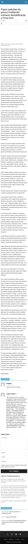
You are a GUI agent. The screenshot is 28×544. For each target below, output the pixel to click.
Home (2, 6)
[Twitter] (16, 534)
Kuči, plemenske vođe (11, 517)
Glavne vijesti (8, 6)
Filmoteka (17, 539)
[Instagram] (11, 534)
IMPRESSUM (11, 539)
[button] (26, 2)
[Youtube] (20, 534)
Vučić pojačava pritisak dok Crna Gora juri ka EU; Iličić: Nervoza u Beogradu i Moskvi (14, 522)
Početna (5, 539)
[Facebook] (7, 534)
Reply (7, 389)
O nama (22, 539)
